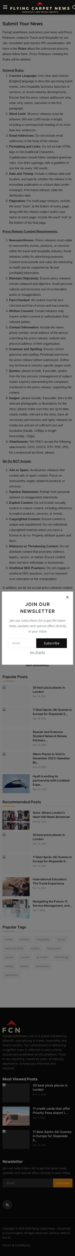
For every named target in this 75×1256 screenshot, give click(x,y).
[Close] (67, 597)
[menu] (5, 7)
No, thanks (37, 652)
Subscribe (51, 643)
